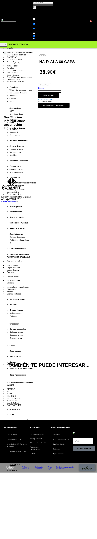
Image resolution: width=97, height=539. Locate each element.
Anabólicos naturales (15, 82)
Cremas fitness (13, 276)
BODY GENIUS (14, 405)
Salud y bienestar (15, 186)
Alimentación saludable (18, 257)
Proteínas (10, 48)
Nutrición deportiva (18, 44)
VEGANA (11, 62)
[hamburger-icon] (3, 45)
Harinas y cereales (14, 261)
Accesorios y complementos (20, 365)
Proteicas (10, 283)
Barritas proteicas (14, 294)
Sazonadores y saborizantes (18, 287)
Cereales (10, 272)
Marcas (10, 385)
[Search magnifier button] (34, 7)
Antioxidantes (12, 201)
